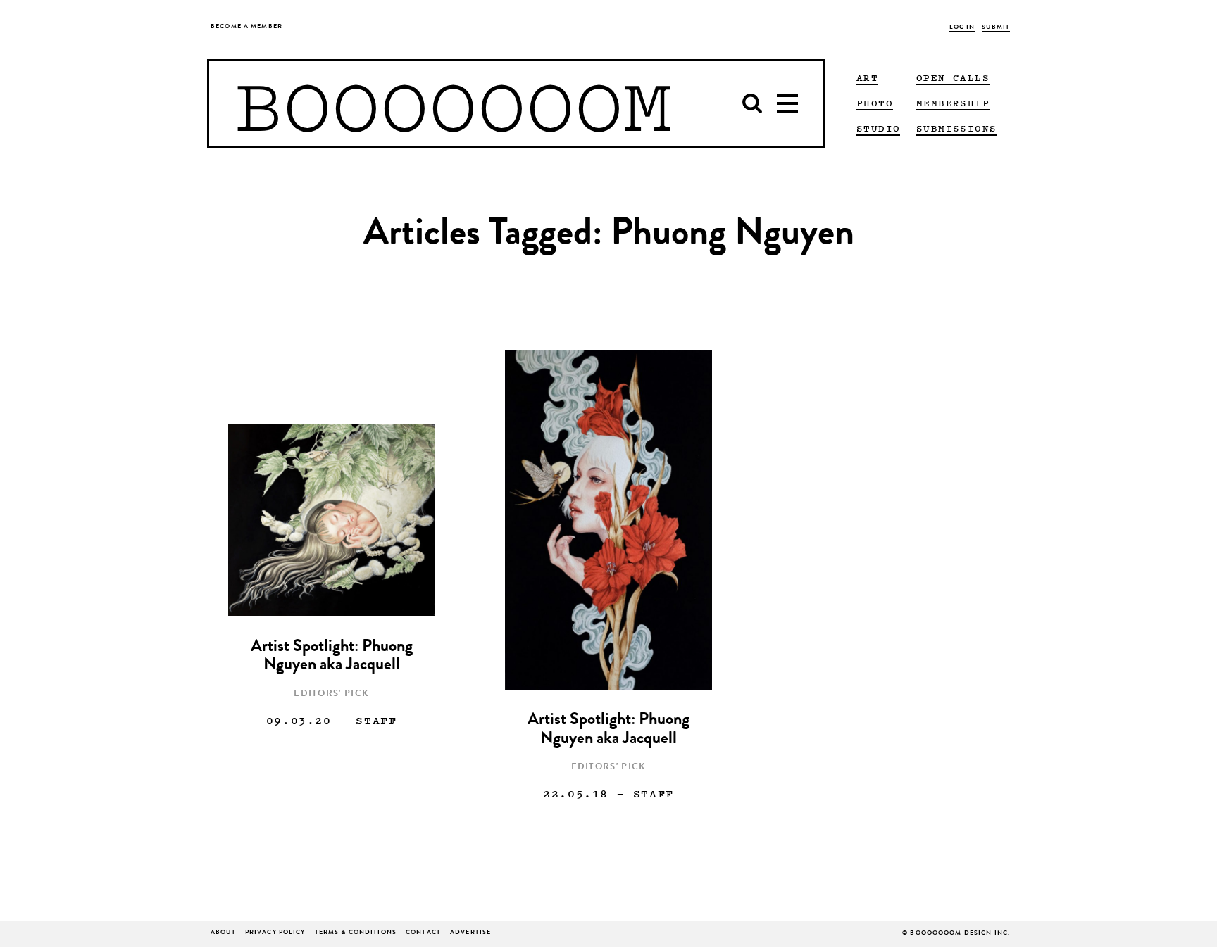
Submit (996, 28)
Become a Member (246, 27)
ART (867, 77)
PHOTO (874, 102)
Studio (878, 128)
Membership (953, 102)
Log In (962, 28)
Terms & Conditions (356, 933)
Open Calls (953, 77)
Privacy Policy (275, 933)
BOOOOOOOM (453, 103)
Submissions (956, 128)
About (223, 933)
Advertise (470, 933)
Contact (423, 933)
